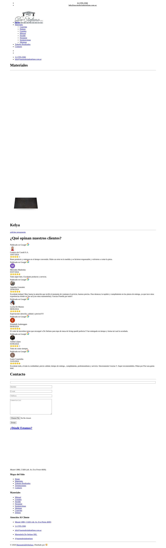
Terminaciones (20, 486)
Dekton (23, 29)
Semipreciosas (25, 40)
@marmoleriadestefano (24, 539)
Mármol (23, 33)
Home (17, 22)
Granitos (23, 31)
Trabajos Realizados (22, 44)
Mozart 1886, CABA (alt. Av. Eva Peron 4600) (33, 522)
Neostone (23, 38)
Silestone (23, 42)
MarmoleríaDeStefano (24, 545)
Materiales (19, 25)
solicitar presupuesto (18, 232)
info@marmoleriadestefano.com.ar (83, 5)
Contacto (18, 47)
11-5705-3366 (82, 3)
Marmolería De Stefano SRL (26, 534)
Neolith (23, 36)
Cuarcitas (23, 27)
